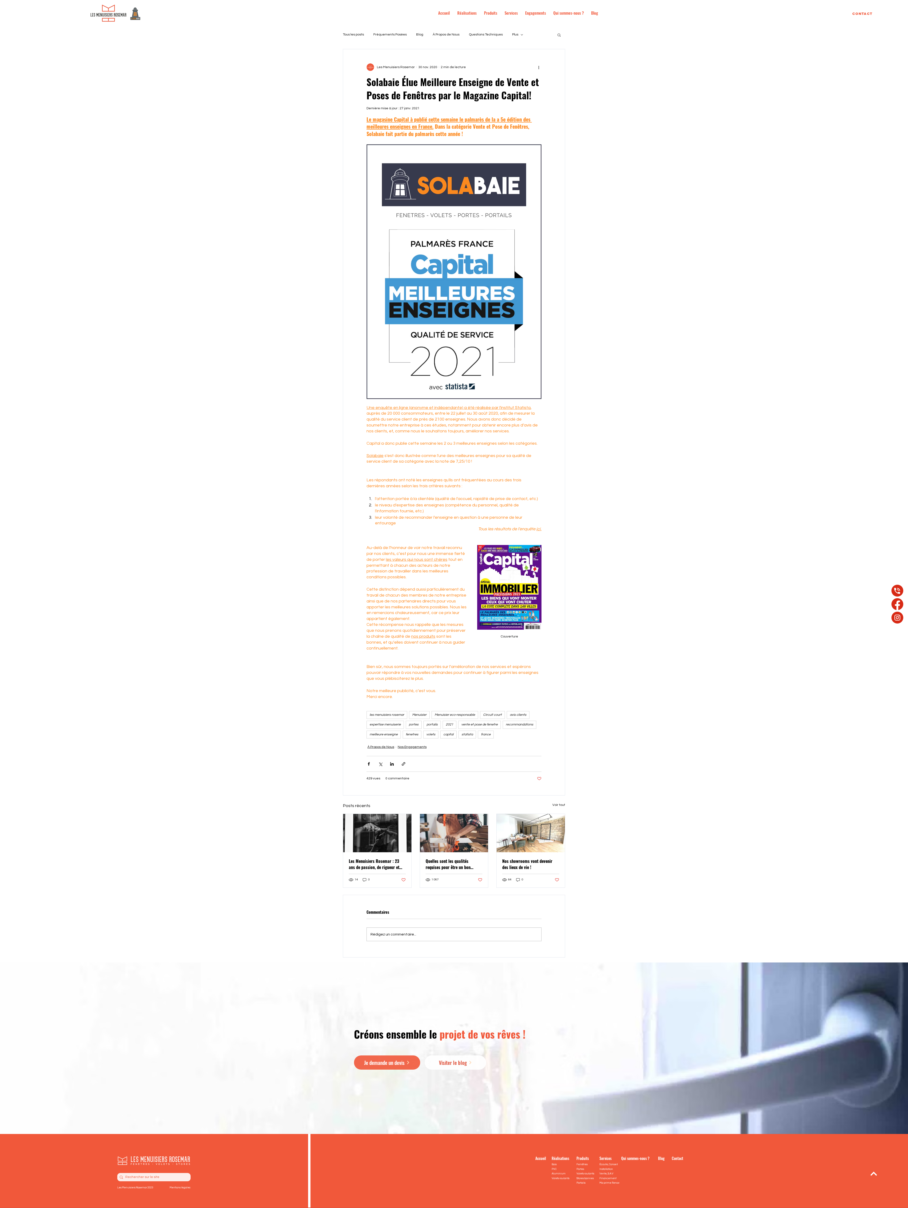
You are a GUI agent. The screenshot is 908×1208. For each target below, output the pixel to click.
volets (430, 734)
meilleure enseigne (384, 734)
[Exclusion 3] (897, 618)
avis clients (518, 714)
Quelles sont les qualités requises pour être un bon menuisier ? (448, 864)
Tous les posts (353, 34)
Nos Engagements (412, 747)
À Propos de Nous (446, 34)
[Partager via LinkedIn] (392, 764)
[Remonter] (873, 1173)
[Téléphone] (897, 591)
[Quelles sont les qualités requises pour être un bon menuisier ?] (454, 833)
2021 (449, 724)
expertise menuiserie (385, 724)
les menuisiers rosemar (387, 714)
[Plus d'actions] (538, 67)
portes (414, 724)
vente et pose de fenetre (479, 724)
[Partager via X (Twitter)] (380, 764)
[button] (559, 35)
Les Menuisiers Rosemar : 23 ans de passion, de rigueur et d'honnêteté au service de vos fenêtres (374, 864)
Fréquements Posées (390, 34)
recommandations (519, 724)
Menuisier (419, 714)
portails (432, 724)
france (486, 734)
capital (448, 734)
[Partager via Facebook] (369, 764)
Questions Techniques (486, 34)
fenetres (412, 734)
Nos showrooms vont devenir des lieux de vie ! (527, 864)
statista (467, 734)
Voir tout (558, 805)
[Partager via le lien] (403, 764)
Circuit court (492, 714)
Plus (515, 34)
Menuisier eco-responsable (455, 714)
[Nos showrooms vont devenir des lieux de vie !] (531, 833)
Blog (419, 34)
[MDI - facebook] (897, 604)
